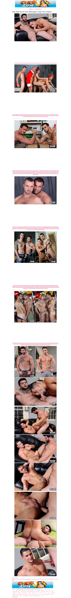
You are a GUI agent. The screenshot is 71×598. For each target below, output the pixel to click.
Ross (36, 594)
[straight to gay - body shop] (46, 322)
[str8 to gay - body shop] (25, 322)
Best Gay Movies (17, 579)
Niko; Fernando (25, 594)
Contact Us (38, 9)
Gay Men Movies (39, 579)
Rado (33, 594)
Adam (14, 590)
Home (31, 9)
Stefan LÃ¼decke (15, 595)
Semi (42, 594)
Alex (35, 590)
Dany (42, 591)
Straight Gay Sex (52, 579)
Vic (40, 595)
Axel (52, 590)
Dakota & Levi (37, 591)
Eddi (47, 591)
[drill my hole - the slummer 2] (35, 92)
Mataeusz (14, 594)
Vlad (43, 595)
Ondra (30, 594)
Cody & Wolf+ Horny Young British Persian (27, 591)
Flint (50, 591)
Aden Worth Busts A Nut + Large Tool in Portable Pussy (24, 590)
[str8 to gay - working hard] (25, 262)
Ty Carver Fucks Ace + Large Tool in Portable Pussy (31, 595)
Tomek (20, 595)
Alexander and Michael (40, 590)
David (45, 591)
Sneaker (51, 594)
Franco (53, 591)
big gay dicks (22, 579)
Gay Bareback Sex (27, 579)
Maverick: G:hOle (19, 594)
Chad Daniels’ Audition (16, 591)
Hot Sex (48, 579)
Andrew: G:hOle (47, 590)
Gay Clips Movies (33, 579)
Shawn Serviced (46, 594)
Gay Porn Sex (44, 579)
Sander (39, 594)
